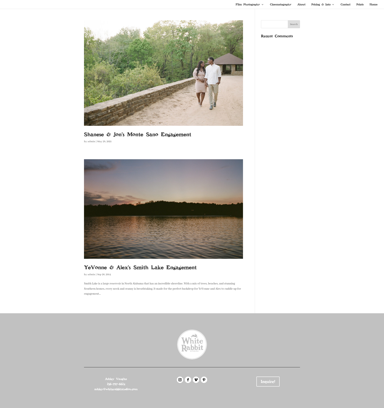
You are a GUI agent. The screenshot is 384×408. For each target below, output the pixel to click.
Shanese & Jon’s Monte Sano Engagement (137, 134)
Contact (345, 4)
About (301, 4)
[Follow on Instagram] (180, 380)
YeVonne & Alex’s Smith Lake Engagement (140, 267)
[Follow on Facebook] (188, 380)
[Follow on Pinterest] (204, 380)
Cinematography (280, 4)
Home (374, 4)
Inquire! (268, 381)
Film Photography (248, 4)
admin (91, 141)
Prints (360, 4)
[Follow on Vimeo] (196, 380)
